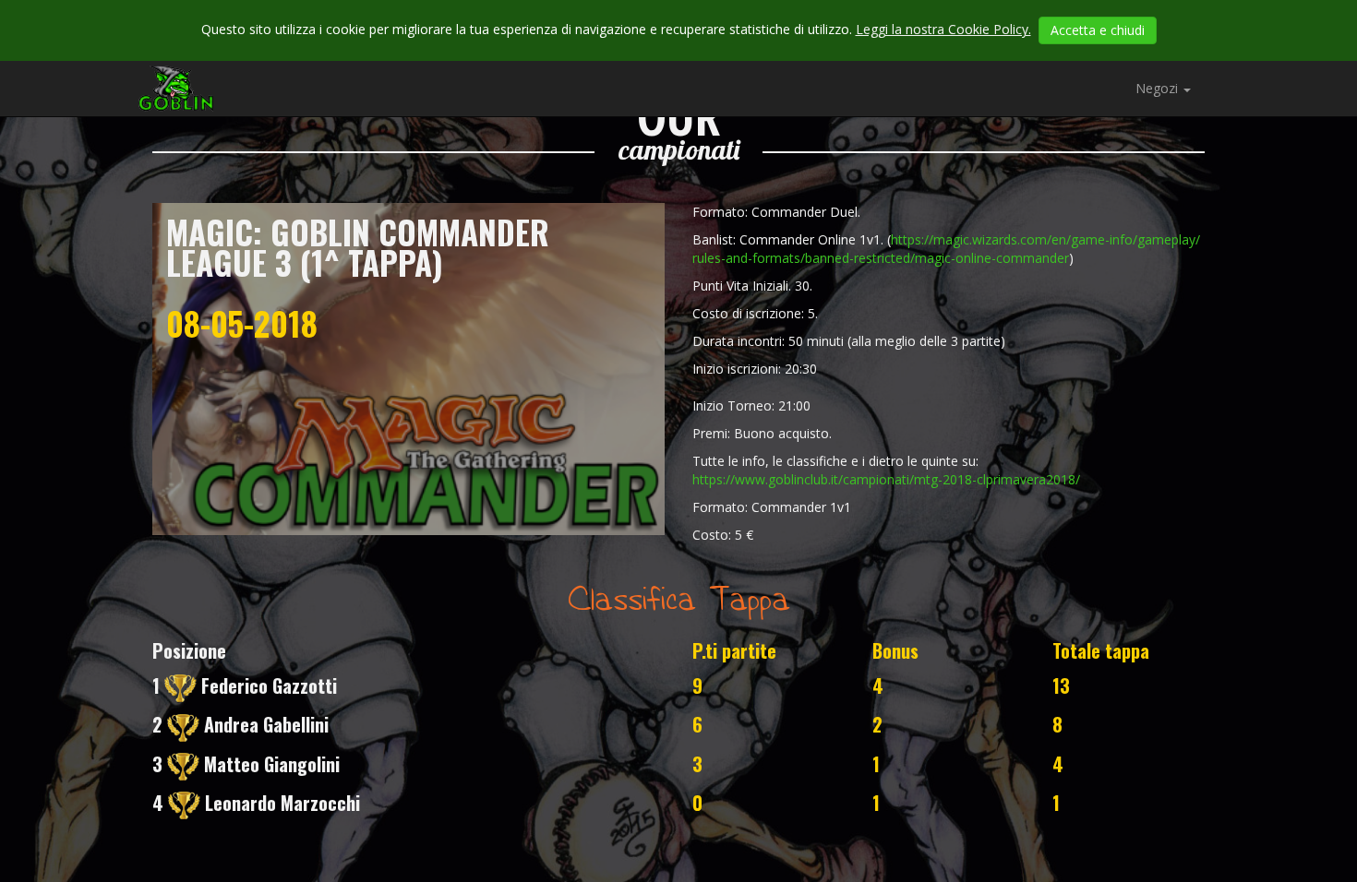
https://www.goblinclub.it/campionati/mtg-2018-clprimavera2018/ (886, 479)
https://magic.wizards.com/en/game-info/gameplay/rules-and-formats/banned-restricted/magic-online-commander (946, 249)
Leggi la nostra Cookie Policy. (943, 29)
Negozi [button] (1158, 88)
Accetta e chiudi (1098, 30)
